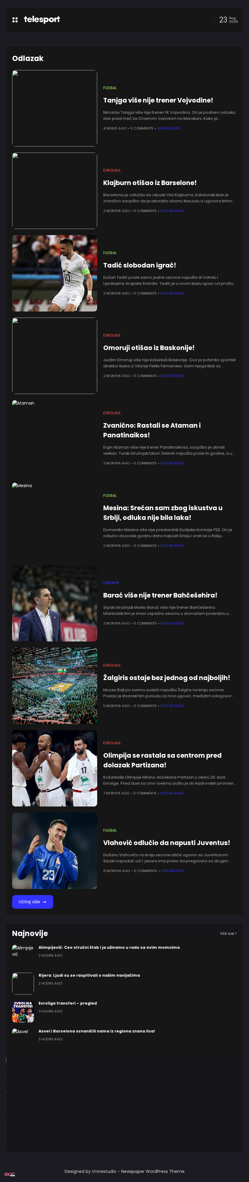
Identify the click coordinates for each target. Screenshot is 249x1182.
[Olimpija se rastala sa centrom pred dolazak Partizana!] (54, 768)
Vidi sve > (228, 933)
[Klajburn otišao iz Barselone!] (54, 191)
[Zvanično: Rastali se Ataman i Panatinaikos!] (54, 438)
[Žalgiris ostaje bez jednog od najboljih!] (54, 686)
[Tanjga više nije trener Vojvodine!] (54, 108)
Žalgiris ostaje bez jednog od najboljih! (166, 677)
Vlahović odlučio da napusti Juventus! (166, 842)
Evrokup (111, 583)
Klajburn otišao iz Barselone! (150, 182)
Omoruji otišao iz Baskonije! (149, 347)
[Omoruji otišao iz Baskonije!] (54, 356)
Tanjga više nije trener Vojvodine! (158, 100)
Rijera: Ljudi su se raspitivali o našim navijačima (89, 975)
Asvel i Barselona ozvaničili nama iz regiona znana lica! (97, 1031)
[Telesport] (42, 19)
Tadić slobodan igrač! (139, 265)
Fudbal (110, 88)
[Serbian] (12, 1174)
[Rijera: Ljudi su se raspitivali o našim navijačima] (23, 984)
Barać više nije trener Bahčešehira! (160, 595)
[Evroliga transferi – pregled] (23, 1011)
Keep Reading (169, 128)
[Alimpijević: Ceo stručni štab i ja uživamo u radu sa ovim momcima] (23, 956)
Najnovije (30, 933)
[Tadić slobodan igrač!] (54, 273)
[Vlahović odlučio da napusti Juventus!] (54, 851)
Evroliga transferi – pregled (68, 1003)
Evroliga (112, 170)
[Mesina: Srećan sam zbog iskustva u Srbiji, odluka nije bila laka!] (54, 521)
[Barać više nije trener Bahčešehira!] (54, 603)
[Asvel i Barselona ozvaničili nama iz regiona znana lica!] (23, 1039)
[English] (7, 1174)
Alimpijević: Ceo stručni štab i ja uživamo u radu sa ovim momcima (109, 947)
